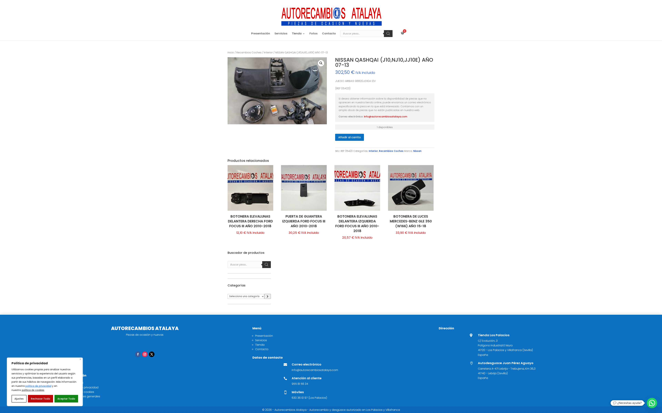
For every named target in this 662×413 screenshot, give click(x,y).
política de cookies (33, 390)
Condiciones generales (84, 396)
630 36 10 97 (300, 398)
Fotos (313, 33)
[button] (321, 63)
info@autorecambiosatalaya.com (385, 116)
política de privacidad (38, 386)
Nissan (417, 151)
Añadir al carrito (349, 137)
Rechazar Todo (40, 398)
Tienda (297, 33)
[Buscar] (388, 33)
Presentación (260, 33)
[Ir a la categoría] (267, 296)
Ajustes (19, 398)
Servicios (280, 33)
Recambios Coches (249, 52)
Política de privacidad (83, 387)
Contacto (329, 33)
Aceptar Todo (66, 398)
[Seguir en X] (151, 354)
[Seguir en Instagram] (145, 354)
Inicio (231, 52)
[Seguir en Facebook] (138, 354)
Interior (268, 52)
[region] (45, 382)
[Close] (80, 359)
